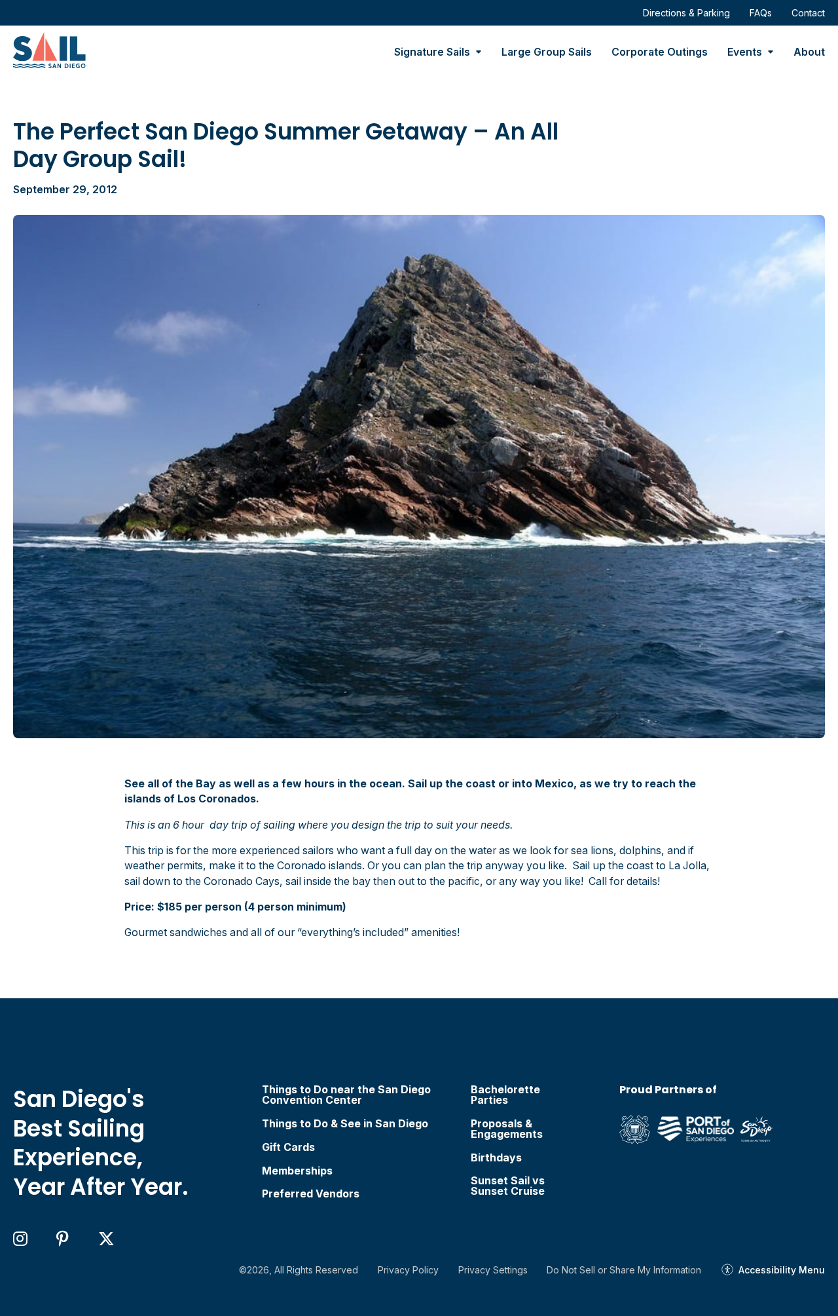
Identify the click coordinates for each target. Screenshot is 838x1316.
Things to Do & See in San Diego (345, 1124)
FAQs (761, 12)
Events (744, 52)
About (809, 52)
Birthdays (496, 1158)
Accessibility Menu (781, 1269)
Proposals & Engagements (507, 1129)
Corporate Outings (659, 52)
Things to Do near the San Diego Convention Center (346, 1095)
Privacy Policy (408, 1269)
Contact (808, 12)
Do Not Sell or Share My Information (624, 1269)
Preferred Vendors (310, 1194)
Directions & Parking (686, 12)
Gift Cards (288, 1147)
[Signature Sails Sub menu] (478, 52)
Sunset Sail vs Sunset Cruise (508, 1186)
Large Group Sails (546, 52)
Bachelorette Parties (505, 1095)
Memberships (297, 1171)
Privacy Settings (493, 1269)
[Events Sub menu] (770, 52)
